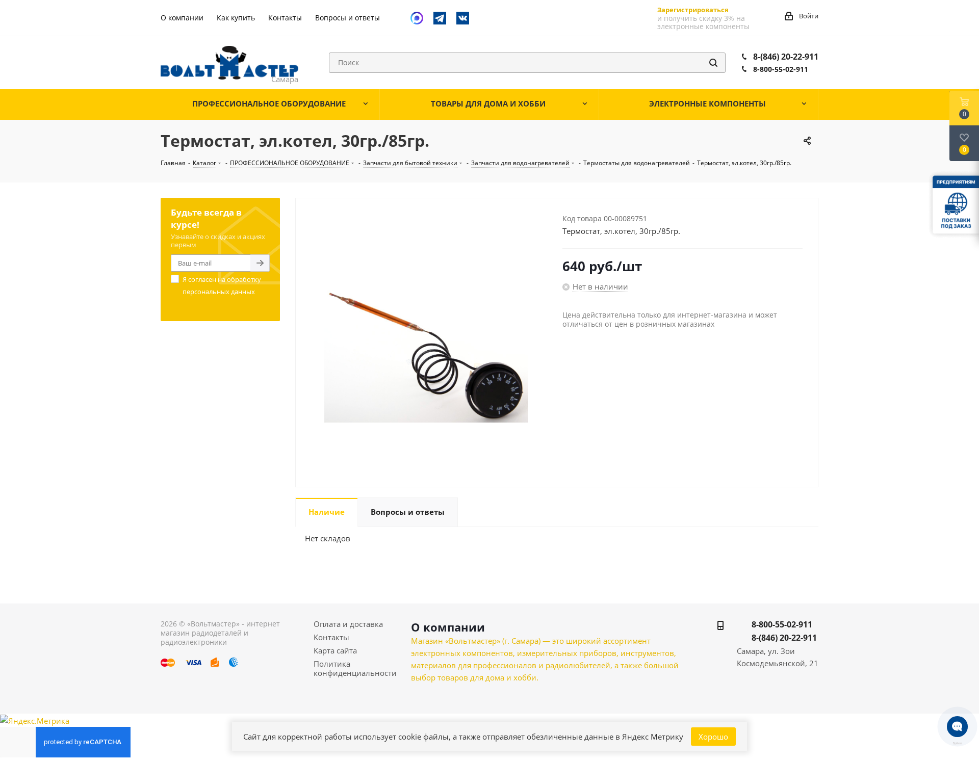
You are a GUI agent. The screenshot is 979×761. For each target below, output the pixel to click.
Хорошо (713, 736)
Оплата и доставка (348, 624)
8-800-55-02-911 (780, 69)
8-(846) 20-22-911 (785, 56)
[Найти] (713, 63)
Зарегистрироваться (693, 9)
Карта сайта (335, 650)
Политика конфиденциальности (355, 668)
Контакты (331, 637)
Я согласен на (222, 285)
